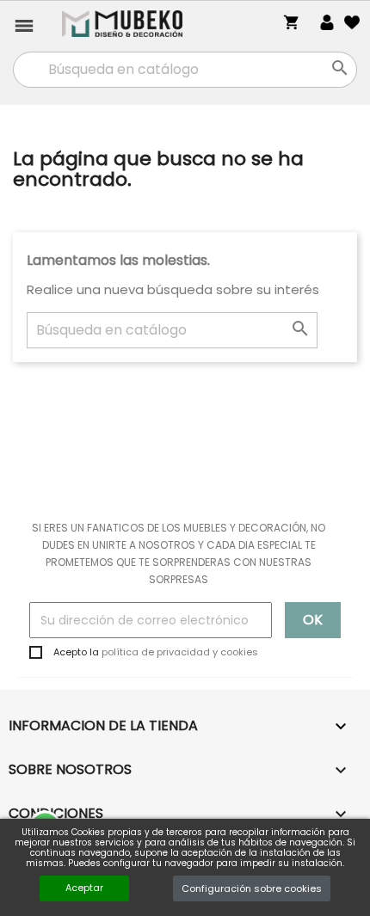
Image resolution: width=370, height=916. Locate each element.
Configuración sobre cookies (252, 888)
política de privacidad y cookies (180, 652)
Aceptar (84, 887)
